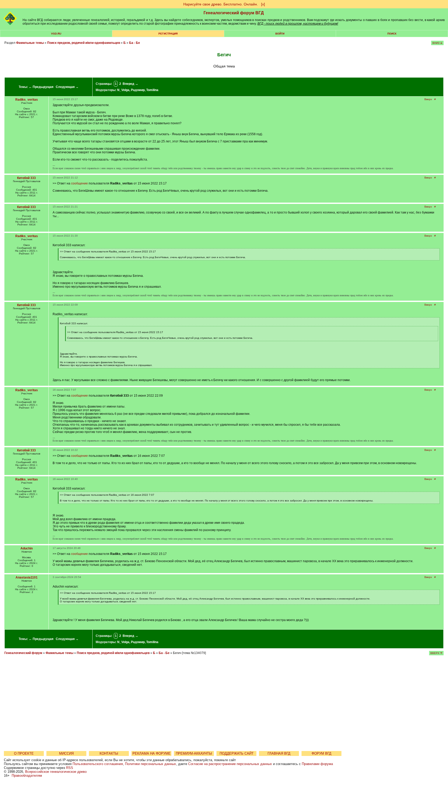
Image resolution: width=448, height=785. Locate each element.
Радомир (138, 90)
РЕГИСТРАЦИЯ (168, 33)
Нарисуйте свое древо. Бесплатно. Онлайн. (220, 4)
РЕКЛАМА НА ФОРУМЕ (151, 753)
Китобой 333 (26, 178)
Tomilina (152, 90)
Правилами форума (317, 764)
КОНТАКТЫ (109, 753)
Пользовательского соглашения (98, 764)
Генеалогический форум (23, 653)
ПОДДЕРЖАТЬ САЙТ (237, 753)
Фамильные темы (30, 43)
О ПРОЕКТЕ (24, 753)
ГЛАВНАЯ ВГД (279, 753)
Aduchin (26, 548)
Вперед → (130, 84)
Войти (279, 33)
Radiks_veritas (26, 99)
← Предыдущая (41, 87)
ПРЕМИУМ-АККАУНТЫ (194, 753)
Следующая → (67, 87)
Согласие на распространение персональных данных (230, 764)
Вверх (428, 99)
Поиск (391, 33)
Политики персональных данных (150, 764)
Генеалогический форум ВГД (234, 13)
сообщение (79, 183)
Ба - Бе (134, 43)
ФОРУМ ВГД (321, 753)
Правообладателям (27, 775)
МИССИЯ (66, 753)
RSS (69, 768)
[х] (263, 4)
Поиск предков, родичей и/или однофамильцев (83, 43)
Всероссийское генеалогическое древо (56, 772)
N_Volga (123, 90)
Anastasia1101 (27, 577)
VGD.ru (56, 33)
